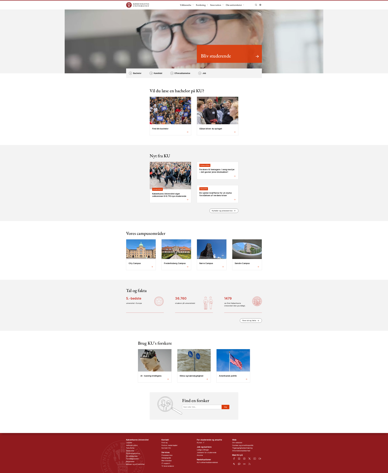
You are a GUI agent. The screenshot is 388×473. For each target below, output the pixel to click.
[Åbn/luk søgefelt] (256, 5)
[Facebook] (234, 458)
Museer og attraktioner (135, 464)
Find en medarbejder (169, 445)
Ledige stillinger (203, 450)
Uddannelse (185, 4)
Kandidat (158, 73)
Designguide (166, 458)
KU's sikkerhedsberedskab (207, 462)
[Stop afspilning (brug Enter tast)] (260, 14)
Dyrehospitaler (132, 456)
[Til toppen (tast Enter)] (370, 447)
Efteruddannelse (182, 73)
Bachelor (137, 73)
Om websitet (237, 443)
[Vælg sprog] (260, 5)
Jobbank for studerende (206, 452)
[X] (249, 458)
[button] (223, 211)
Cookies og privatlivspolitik (242, 445)
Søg (225, 407)
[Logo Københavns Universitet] (138, 5)
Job (204, 73)
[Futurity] (234, 464)
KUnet (199, 443)
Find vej (164, 443)
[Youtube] (254, 458)
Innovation (215, 4)
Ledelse (129, 443)
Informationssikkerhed (241, 451)
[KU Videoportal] (260, 458)
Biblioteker (130, 461)
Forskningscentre (133, 453)
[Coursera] (244, 464)
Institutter (130, 451)
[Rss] (249, 464)
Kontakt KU (166, 448)
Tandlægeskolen (132, 459)
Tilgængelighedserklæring (242, 448)
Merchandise (166, 461)
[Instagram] (244, 458)
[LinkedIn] (239, 458)
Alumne (200, 455)
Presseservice (166, 455)
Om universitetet (234, 4)
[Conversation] (239, 464)
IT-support (165, 463)
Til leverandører (167, 466)
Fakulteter (130, 448)
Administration (132, 445)
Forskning (201, 4)
